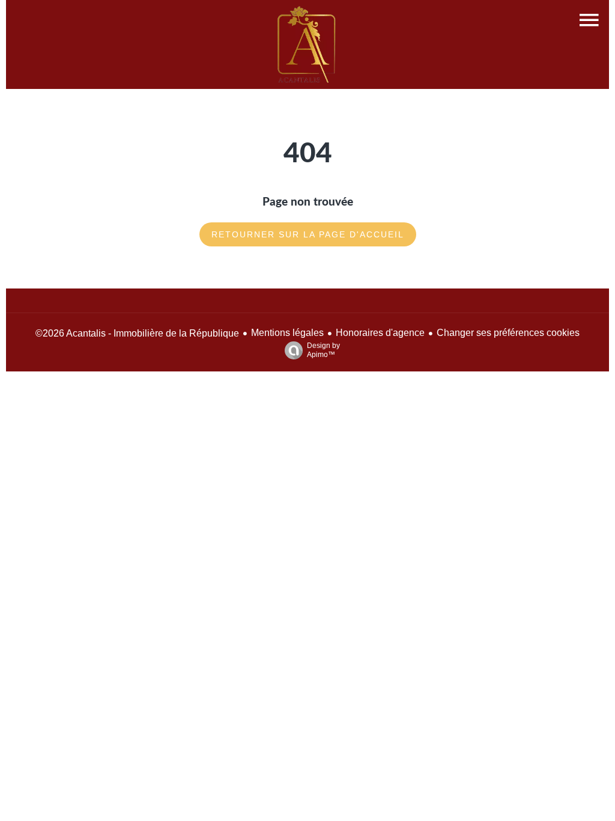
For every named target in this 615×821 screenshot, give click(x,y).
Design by (323, 350)
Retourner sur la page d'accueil (307, 234)
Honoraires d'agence (380, 333)
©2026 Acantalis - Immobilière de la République (137, 333)
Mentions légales (287, 333)
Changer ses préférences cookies (508, 333)
